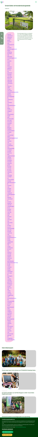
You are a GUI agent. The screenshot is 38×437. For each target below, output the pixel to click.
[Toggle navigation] (36, 2)
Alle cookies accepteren (7, 431)
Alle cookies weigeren (7, 434)
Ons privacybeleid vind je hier (21, 427)
